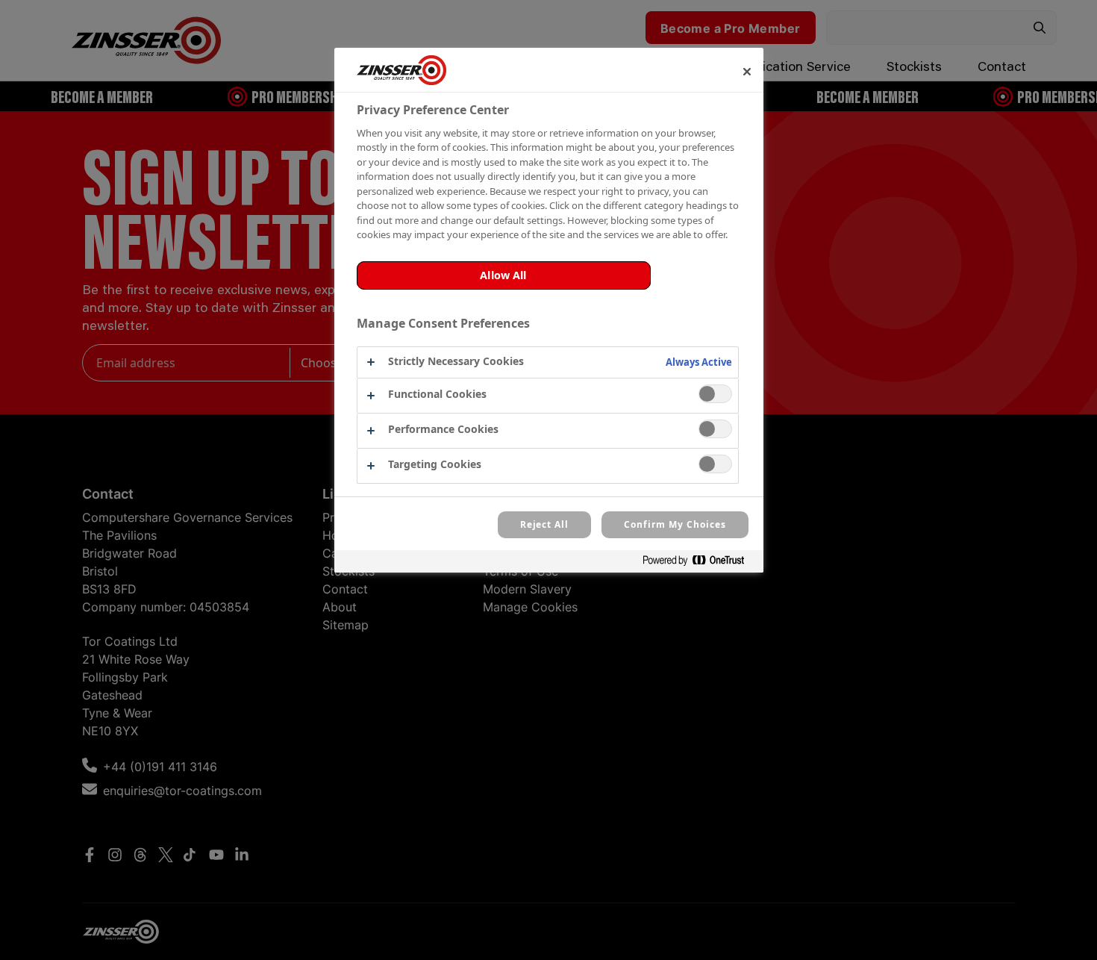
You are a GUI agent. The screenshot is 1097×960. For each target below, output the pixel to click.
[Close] (747, 71)
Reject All (544, 524)
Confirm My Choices (674, 524)
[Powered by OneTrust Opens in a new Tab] (699, 563)
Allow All (503, 275)
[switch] (715, 393)
